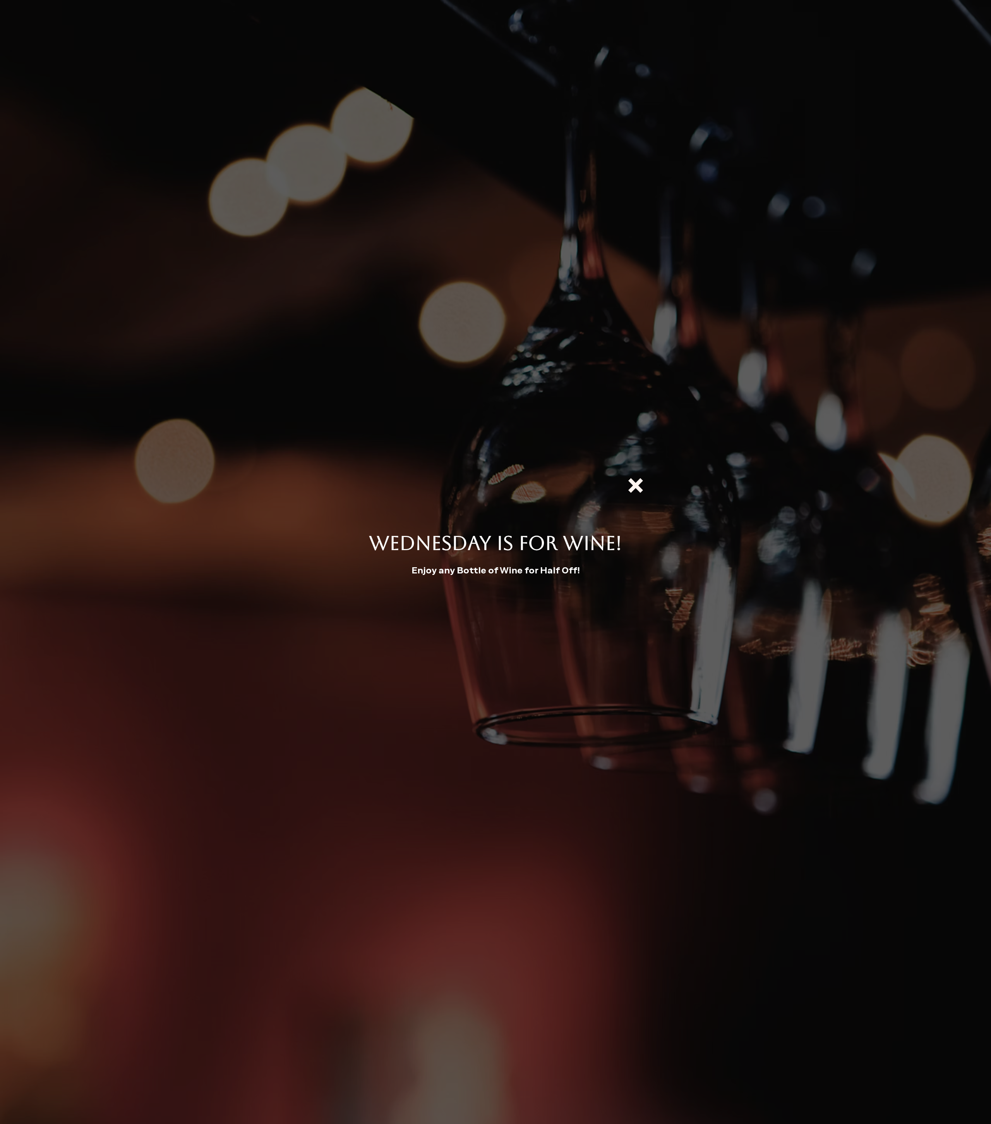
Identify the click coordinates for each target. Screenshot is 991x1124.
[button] (635, 485)
